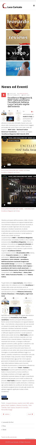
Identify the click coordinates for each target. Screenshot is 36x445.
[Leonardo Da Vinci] (18, 21)
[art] (18, 68)
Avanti (30, 414)
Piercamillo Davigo (6, 410)
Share (4, 397)
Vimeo (18, 172)
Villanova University (22, 405)
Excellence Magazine (7, 172)
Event (24, 403)
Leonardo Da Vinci (8, 422)
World (4, 429)
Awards (20, 403)
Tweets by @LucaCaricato (9, 437)
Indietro (6, 414)
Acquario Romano (11, 403)
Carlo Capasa (11, 407)
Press (4, 426)
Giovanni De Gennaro (22, 407)
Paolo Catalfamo (11, 405)
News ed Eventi (23, 93)
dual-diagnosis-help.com (30, 438)
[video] (18, 53)
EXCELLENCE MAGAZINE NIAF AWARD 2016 (13, 170)
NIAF (27, 403)
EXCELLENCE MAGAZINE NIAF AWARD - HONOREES (16, 209)
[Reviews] (18, 37)
